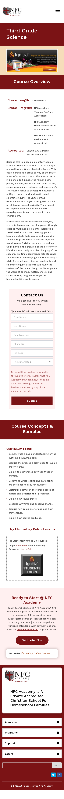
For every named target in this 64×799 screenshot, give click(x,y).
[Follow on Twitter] (53, 775)
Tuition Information (27, 629)
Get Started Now (32, 640)
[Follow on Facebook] (59, 775)
